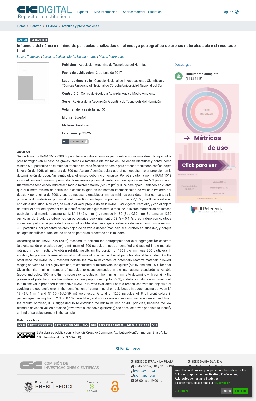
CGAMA (51, 26)
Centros (35, 26)
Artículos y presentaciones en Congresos (82, 26)
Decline (226, 390)
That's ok (240, 390)
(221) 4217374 (144, 371)
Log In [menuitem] (226, 12)
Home (21, 26)
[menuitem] (83, 12)
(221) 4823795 (144, 376)
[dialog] (212, 381)
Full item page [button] (129, 348)
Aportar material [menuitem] (134, 12)
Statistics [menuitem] (155, 12)
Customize (182, 390)
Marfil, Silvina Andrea (81, 57)
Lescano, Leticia (54, 57)
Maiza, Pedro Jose (111, 57)
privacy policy (222, 382)
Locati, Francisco (28, 57)
